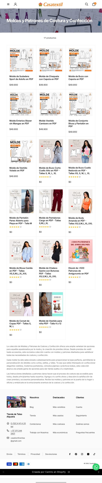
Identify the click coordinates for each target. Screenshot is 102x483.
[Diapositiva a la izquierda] (3, 472)
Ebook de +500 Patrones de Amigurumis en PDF (79, 271)
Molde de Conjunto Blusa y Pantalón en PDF (79, 123)
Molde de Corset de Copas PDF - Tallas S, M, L (20, 324)
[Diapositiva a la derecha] (98, 472)
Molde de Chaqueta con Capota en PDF (49, 77)
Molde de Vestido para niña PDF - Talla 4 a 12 (50, 322)
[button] (8, 4)
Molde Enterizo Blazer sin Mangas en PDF (20, 122)
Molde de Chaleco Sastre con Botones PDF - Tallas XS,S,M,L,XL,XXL (49, 272)
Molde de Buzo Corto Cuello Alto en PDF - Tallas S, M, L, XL (50, 171)
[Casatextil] (16, 407)
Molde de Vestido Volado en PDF (18, 169)
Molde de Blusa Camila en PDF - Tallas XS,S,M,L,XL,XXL (21, 271)
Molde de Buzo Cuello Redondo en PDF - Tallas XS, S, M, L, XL (80, 170)
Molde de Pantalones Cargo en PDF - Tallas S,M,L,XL (50, 220)
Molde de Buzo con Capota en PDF (78, 77)
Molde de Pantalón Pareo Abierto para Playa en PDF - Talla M (20, 220)
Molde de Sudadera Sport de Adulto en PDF (21, 77)
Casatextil (92, 463)
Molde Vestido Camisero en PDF (47, 122)
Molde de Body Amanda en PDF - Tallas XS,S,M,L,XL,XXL (80, 221)
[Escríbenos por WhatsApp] (96, 467)
